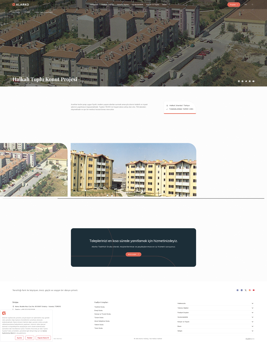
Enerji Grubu (98, 310)
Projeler (233, 5)
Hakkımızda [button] (94, 5)
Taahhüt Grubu (99, 307)
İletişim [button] (180, 331)
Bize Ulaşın (132, 254)
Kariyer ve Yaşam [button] (152, 5)
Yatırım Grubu (99, 325)
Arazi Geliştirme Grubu (102, 321)
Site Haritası (58, 338)
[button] (245, 4)
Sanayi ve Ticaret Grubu (102, 314)
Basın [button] (164, 5)
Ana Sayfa (16, 12)
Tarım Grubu (98, 328)
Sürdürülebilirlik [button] (137, 5)
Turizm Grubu (98, 317)
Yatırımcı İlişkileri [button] (123, 5)
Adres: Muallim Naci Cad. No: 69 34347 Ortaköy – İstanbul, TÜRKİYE (38, 306)
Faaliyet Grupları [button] (107, 5)
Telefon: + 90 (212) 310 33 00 (25, 309)
